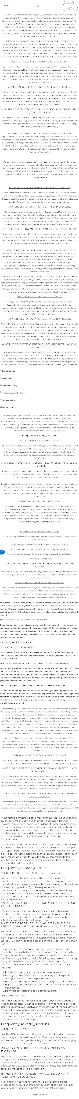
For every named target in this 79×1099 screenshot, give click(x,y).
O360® (45, 1095)
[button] (37, 5)
